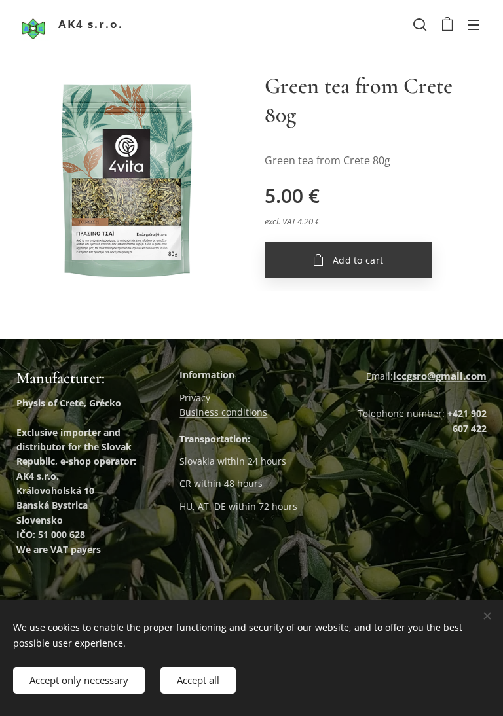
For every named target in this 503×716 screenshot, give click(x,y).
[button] (419, 24)
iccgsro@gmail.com (440, 375)
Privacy (194, 397)
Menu (473, 24)
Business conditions (223, 412)
